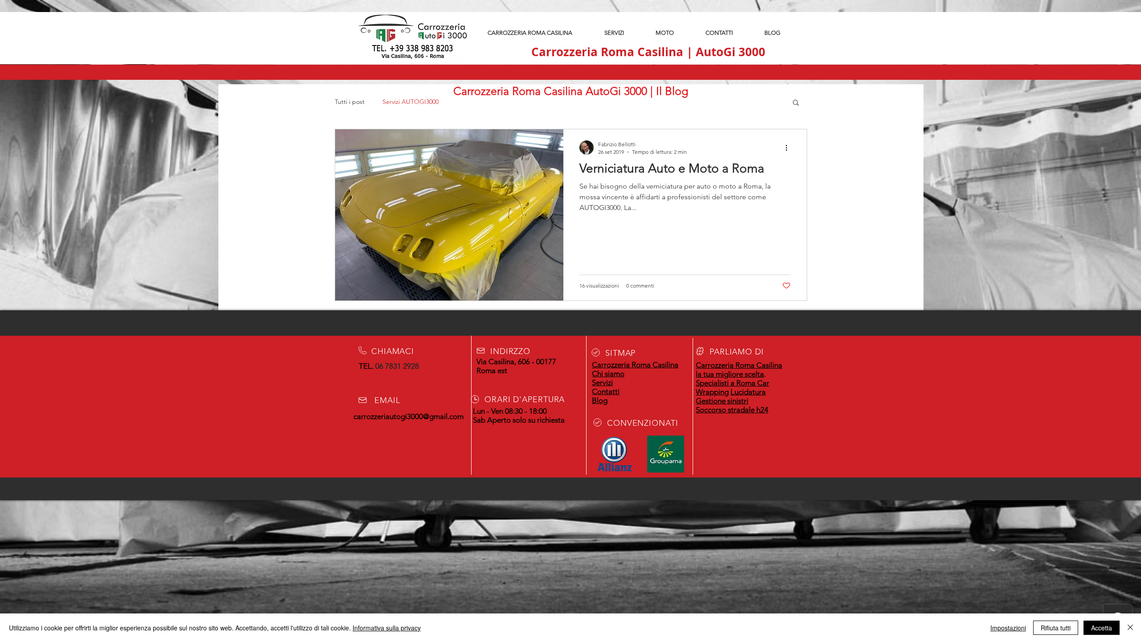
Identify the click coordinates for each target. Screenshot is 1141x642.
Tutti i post (350, 102)
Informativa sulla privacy (387, 627)
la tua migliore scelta (730, 374)
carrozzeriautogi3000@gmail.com (408, 416)
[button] (796, 103)
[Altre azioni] (789, 147)
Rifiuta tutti (1056, 627)
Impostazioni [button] (1008, 627)
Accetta (1101, 627)
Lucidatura (748, 391)
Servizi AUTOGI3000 (410, 102)
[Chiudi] (1130, 628)
